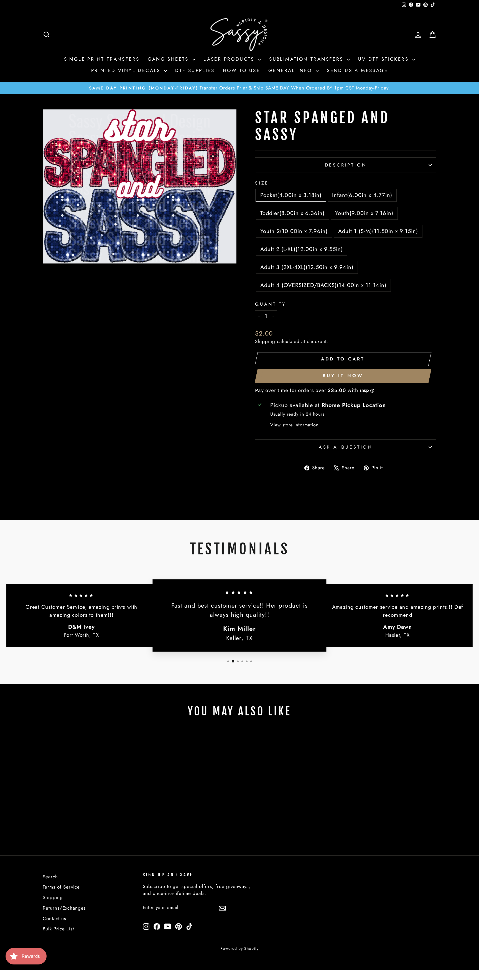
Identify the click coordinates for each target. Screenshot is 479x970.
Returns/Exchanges (64, 908)
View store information (294, 425)
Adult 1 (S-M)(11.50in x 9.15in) (378, 231)
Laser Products (230, 59)
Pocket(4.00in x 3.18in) (291, 195)
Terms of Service (61, 887)
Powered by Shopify (239, 948)
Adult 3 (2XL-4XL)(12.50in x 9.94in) (306, 267)
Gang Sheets (169, 59)
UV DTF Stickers (384, 59)
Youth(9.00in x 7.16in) (364, 213)
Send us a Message (357, 70)
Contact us (54, 918)
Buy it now (343, 375)
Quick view (90, 799)
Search (50, 876)
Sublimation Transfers (307, 59)
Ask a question (346, 447)
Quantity (270, 304)
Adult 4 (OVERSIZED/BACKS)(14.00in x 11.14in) (323, 285)
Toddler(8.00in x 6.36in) (292, 213)
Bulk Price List (58, 928)
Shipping (265, 341)
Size (262, 183)
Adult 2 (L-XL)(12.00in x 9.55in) (301, 249)
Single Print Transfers (102, 59)
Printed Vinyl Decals (127, 70)
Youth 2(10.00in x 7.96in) (294, 231)
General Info (291, 70)
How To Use (241, 70)
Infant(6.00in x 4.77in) (362, 195)
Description (346, 165)
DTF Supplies (195, 70)
